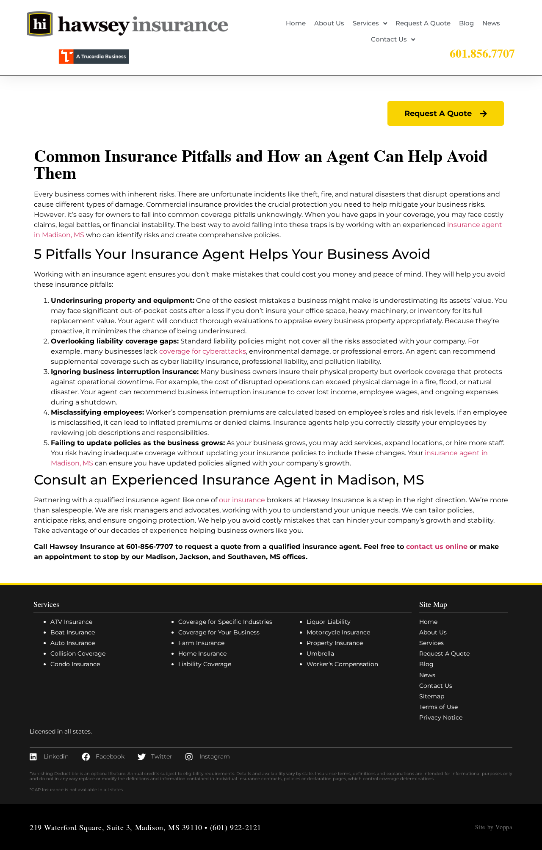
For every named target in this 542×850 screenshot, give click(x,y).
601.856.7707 (482, 53)
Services (366, 23)
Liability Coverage (204, 664)
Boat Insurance (72, 632)
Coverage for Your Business (219, 632)
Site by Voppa (493, 827)
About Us (329, 23)
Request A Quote (423, 23)
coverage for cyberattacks (202, 351)
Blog (466, 23)
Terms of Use (438, 707)
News (491, 23)
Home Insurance (202, 653)
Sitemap (431, 696)
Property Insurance (335, 643)
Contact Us (389, 39)
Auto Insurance (72, 643)
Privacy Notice (440, 717)
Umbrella (320, 653)
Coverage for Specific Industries (225, 622)
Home (296, 23)
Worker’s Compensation (342, 664)
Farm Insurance (201, 643)
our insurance (242, 500)
